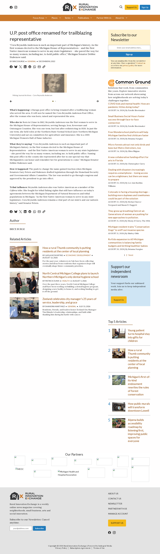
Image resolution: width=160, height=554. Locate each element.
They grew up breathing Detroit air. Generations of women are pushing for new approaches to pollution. (128, 214)
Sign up (129, 54)
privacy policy (128, 65)
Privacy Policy (61, 548)
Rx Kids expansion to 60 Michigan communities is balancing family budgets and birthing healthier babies (128, 242)
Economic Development (78, 255)
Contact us (140, 63)
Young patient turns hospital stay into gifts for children (139, 335)
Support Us (132, 7)
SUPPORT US (117, 523)
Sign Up (145, 7)
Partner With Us (104, 18)
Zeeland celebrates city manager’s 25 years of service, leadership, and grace (69, 300)
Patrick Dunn (52, 281)
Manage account (118, 513)
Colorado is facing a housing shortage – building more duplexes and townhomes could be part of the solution (129, 195)
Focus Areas (38, 18)
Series (68, 18)
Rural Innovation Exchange (75, 546)
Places (55, 18)
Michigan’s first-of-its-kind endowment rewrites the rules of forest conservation (139, 385)
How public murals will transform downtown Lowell (139, 407)
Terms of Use (99, 548)
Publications (83, 18)
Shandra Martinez (55, 306)
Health (66, 281)
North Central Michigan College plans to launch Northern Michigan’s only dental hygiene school (71, 275)
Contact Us (114, 498)
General (31, 61)
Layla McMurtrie (54, 255)
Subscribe (39, 528)
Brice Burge (19, 61)
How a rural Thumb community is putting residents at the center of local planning (67, 249)
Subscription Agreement (80, 548)
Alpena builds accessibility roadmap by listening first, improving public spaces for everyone (138, 430)
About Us (119, 18)
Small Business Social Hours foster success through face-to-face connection (126, 119)
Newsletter (115, 503)
